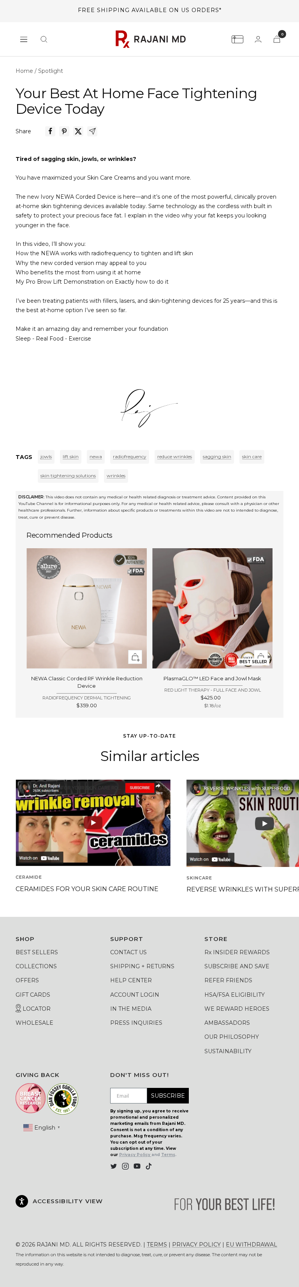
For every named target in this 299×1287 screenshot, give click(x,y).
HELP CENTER (131, 980)
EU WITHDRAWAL (251, 1244)
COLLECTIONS (36, 966)
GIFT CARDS (33, 994)
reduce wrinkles (174, 456)
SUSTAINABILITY (228, 1051)
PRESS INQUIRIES (136, 1022)
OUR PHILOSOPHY (231, 1036)
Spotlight (50, 70)
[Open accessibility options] (22, 1201)
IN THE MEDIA (130, 1008)
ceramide (29, 877)
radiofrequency (129, 456)
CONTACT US (128, 952)
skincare (199, 878)
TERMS (157, 1244)
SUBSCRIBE (168, 1095)
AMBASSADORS (227, 1022)
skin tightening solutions (68, 475)
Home (24, 70)
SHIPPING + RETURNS (142, 966)
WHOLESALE (34, 1022)
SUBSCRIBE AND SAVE (236, 966)
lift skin (71, 456)
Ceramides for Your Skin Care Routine (87, 889)
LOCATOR (36, 1008)
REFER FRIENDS (228, 980)
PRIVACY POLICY (196, 1244)
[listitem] (50, 131)
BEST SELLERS (37, 952)
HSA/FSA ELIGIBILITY (234, 994)
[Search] (44, 39)
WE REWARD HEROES (236, 1008)
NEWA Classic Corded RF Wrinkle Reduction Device (86, 682)
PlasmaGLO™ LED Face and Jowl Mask (212, 678)
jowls (46, 456)
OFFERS (27, 980)
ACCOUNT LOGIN (134, 994)
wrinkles (116, 475)
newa (96, 456)
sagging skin (217, 456)
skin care (252, 456)
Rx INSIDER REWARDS (237, 952)
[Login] (258, 39)
